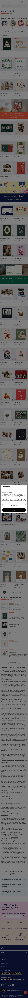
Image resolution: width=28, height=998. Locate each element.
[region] (14, 499)
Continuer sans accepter (7, 492)
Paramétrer (14, 505)
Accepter (14, 510)
